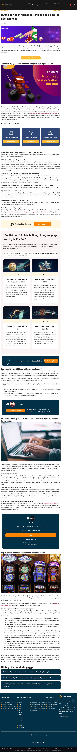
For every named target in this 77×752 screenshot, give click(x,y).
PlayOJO (21, 723)
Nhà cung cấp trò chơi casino (9, 702)
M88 (20, 706)
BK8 (19, 710)
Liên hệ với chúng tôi (52, 702)
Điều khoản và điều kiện (53, 700)
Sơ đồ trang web (51, 708)
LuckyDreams (22, 721)
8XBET (20, 712)
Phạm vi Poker (33, 710)
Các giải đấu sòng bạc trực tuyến (37, 702)
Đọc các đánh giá (37, 361)
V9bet (20, 708)
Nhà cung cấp (30, 5)
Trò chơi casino (56, 5)
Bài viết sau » (57, 10)
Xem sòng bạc (11, 141)
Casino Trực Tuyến (20, 5)
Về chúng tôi (50, 706)
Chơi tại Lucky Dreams (51, 361)
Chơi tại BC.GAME (15, 410)
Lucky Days (21, 718)
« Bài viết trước (5, 10)
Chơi (30, 535)
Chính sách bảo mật (52, 704)
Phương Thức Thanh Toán (9, 706)
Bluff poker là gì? (34, 700)
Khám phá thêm (50, 141)
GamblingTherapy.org (57, 750)
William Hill (21, 725)
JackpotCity (21, 727)
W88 (20, 704)
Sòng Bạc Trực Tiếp (7, 704)
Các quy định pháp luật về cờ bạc (37, 704)
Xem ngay (31, 141)
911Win (20, 714)
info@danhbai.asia (63, 716)
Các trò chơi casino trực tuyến (9, 708)
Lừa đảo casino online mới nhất (37, 706)
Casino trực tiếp (40, 5)
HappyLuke (21, 716)
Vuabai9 (20, 702)
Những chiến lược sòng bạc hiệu (37, 708)
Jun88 (20, 700)
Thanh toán (48, 5)
